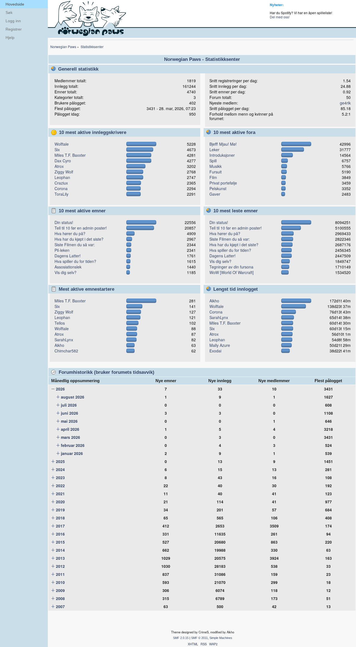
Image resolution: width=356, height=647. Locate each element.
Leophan (62, 177)
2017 (60, 526)
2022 (60, 485)
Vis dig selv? (65, 272)
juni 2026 (69, 413)
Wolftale (62, 144)
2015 (60, 542)
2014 (60, 550)
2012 (60, 566)
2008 (60, 598)
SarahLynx (64, 339)
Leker (214, 149)
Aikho (59, 345)
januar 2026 (72, 453)
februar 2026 (73, 445)
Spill (213, 160)
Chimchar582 (66, 351)
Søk (9, 12)
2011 (60, 574)
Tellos (60, 323)
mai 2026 (69, 421)
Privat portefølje (223, 183)
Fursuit (215, 172)
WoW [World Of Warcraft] (231, 272)
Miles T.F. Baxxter (70, 155)
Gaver (214, 194)
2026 (60, 389)
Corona (61, 188)
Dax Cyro (63, 160)
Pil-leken (62, 250)
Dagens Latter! (68, 255)
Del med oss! (280, 16)
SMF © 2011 (199, 637)
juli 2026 (69, 405)
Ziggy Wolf (64, 172)
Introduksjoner (222, 155)
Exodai (215, 351)
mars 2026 (70, 437)
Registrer (14, 29)
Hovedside (15, 4)
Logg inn (13, 21)
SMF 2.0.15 (181, 637)
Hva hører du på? (70, 233)
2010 (60, 582)
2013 (60, 558)
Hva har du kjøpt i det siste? (79, 239)
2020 (60, 501)
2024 (60, 469)
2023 (60, 477)
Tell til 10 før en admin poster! (81, 228)
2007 (60, 606)
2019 (60, 509)
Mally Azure (219, 345)
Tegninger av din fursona (231, 267)
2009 (60, 590)
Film (213, 177)
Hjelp (10, 37)
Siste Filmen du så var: (75, 244)
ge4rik (345, 103)
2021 (60, 493)
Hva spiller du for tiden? (75, 261)
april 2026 (70, 429)
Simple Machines (220, 637)
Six (57, 149)
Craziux (61, 183)
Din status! (64, 222)
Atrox (59, 166)
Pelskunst (217, 188)
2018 (60, 518)
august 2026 (72, 397)
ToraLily (61, 194)
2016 (60, 534)
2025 (60, 461)
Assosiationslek (68, 267)
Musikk (215, 166)
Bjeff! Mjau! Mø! (223, 144)
